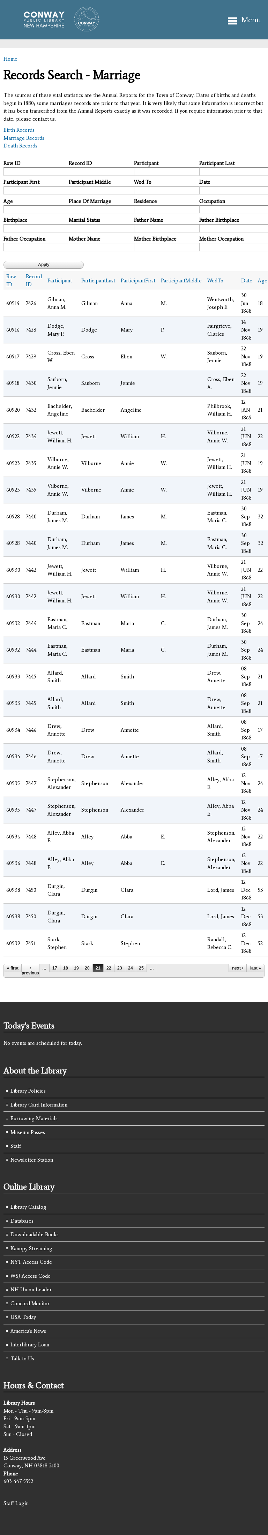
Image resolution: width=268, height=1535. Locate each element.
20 (87, 968)
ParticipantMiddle (181, 281)
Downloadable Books (34, 1234)
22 (108, 968)
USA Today (23, 1317)
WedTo (215, 281)
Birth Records (19, 130)
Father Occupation (24, 239)
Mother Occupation (221, 239)
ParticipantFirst (138, 281)
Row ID (12, 163)
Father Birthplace (219, 220)
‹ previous (30, 970)
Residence (145, 201)
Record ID (80, 163)
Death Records (20, 146)
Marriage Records (23, 138)
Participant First (21, 182)
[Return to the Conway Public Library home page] (58, 28)
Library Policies (28, 1091)
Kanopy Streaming (31, 1248)
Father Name (148, 220)
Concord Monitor (30, 1303)
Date (204, 182)
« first (12, 968)
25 (141, 968)
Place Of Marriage (90, 201)
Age (8, 201)
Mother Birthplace (155, 239)
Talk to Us (22, 1358)
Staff (15, 1146)
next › (237, 968)
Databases (22, 1221)
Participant (146, 163)
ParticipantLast (98, 281)
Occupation (212, 201)
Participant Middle (90, 182)
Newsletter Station (31, 1160)
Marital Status (84, 220)
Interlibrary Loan (29, 1345)
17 (54, 968)
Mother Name (84, 239)
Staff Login (16, 1503)
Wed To (142, 182)
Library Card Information (38, 1105)
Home (10, 59)
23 (119, 968)
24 (130, 968)
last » (255, 968)
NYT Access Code (31, 1262)
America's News (28, 1331)
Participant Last (216, 163)
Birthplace (15, 220)
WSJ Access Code (30, 1276)
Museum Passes (27, 1132)
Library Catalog (28, 1207)
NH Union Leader (31, 1289)
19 (76, 968)
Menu (251, 19)
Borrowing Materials (34, 1118)
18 (65, 968)
